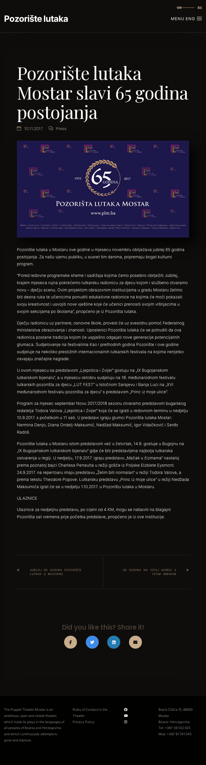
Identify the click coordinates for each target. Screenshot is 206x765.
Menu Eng (183, 18)
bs (200, 8)
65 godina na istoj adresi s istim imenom (149, 571)
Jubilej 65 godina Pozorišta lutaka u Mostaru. (56, 571)
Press (61, 128)
